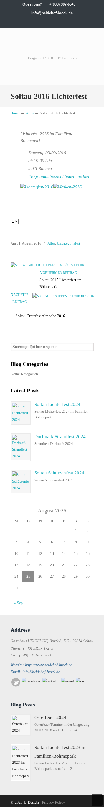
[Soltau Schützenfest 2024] (20, 481)
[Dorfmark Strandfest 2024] (20, 447)
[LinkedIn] (46, 22)
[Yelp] (57, 22)
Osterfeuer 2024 (50, 717)
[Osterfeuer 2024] (20, 725)
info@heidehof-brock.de (52, 13)
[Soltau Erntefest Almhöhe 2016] (63, 296)
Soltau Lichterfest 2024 (57, 404)
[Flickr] (69, 22)
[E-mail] (67, 681)
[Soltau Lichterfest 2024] (20, 413)
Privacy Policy (53, 802)
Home (15, 113)
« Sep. (19, 603)
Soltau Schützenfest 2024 (59, 473)
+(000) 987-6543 (62, 4)
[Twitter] (29, 22)
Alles (30, 113)
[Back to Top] (97, 800)
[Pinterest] (75, 22)
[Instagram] (52, 22)
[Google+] (40, 22)
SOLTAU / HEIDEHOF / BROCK (52, 41)
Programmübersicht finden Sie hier (59, 176)
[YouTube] (63, 22)
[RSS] (80, 681)
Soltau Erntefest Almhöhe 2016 (40, 316)
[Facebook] (34, 22)
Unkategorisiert (68, 243)
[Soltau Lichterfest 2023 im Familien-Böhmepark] (20, 762)
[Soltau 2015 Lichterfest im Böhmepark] (48, 265)
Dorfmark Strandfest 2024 (60, 436)
